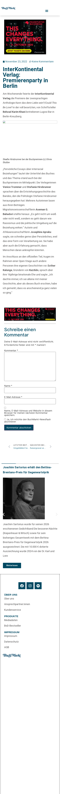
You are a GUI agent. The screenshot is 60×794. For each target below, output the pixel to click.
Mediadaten (11, 620)
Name (8, 386)
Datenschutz (11, 641)
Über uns (9, 598)
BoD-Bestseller (12, 625)
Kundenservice (12, 609)
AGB (6, 647)
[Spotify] (38, 585)
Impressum (10, 635)
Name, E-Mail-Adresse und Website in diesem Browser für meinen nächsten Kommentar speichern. (28, 413)
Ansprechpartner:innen (17, 604)
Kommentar (11, 350)
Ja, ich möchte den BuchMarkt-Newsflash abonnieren (27, 420)
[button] (4, 514)
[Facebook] (21, 585)
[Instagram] (30, 585)
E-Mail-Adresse (13, 397)
